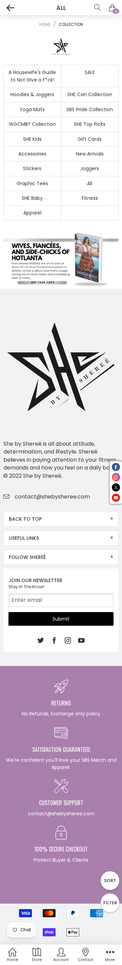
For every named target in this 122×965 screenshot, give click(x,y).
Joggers (89, 168)
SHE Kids (32, 139)
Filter (110, 903)
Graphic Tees (32, 183)
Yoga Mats (32, 109)
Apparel (32, 212)
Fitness (90, 198)
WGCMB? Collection (32, 124)
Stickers (32, 168)
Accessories (32, 153)
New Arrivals (90, 153)
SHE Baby (32, 198)
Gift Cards (90, 139)
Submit (61, 618)
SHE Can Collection (89, 94)
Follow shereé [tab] (27, 557)
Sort (110, 880)
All (89, 183)
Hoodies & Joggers (32, 94)
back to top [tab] (25, 519)
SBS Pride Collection (89, 109)
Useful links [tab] (24, 538)
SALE (90, 72)
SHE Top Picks (89, 124)
